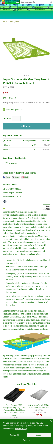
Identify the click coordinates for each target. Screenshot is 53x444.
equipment (39, 7)
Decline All (14, 435)
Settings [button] (26, 440)
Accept (39, 435)
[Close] (49, 422)
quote (28, 5)
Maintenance (23, 7)
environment (40, 10)
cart (41, 5)
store (15, 5)
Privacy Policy (21, 428)
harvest (21, 10)
